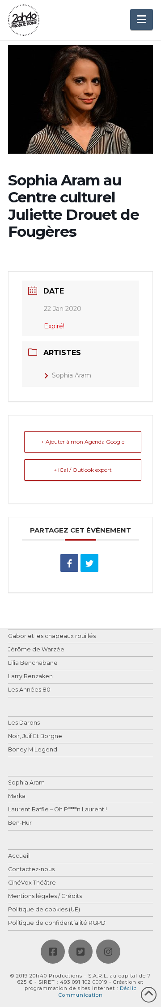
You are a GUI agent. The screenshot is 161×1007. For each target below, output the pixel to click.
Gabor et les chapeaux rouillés (52, 636)
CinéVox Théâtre (32, 883)
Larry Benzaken (30, 677)
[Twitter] (80, 952)
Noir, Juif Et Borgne (35, 736)
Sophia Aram (71, 375)
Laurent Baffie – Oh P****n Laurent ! (57, 810)
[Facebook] (53, 952)
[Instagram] (108, 952)
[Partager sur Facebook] (69, 563)
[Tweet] (89, 563)
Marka (16, 796)
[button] (141, 19)
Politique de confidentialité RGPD (57, 923)
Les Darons (24, 723)
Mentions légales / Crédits (45, 896)
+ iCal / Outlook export (83, 469)
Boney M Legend (32, 750)
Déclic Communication (98, 991)
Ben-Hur (20, 823)
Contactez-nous (31, 870)
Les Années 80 (29, 690)
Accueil (19, 856)
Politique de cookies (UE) (44, 910)
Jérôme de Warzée (36, 650)
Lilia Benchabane (33, 663)
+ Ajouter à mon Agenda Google (82, 441)
